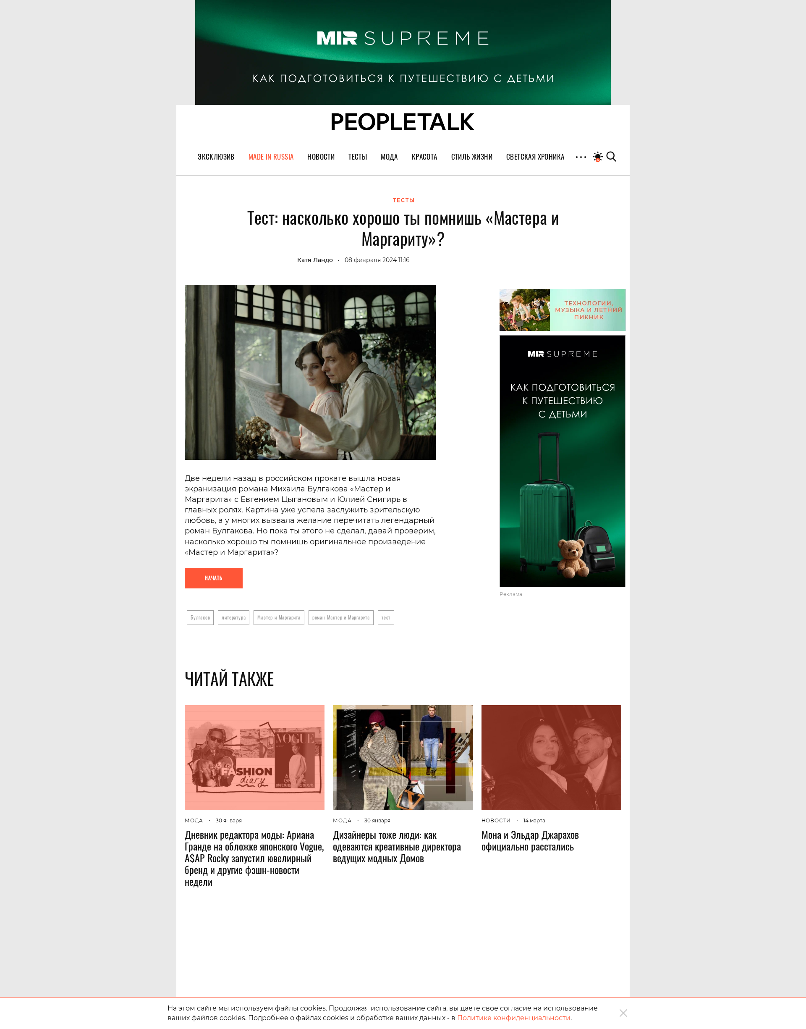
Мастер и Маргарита (278, 617)
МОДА (194, 820)
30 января (229, 820)
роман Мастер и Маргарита (341, 617)
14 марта (534, 820)
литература (234, 617)
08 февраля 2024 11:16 (377, 260)
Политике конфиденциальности (513, 1018)
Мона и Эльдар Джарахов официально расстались (530, 840)
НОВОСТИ (496, 820)
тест (386, 617)
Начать (213, 577)
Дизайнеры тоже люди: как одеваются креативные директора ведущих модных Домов (397, 846)
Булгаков (200, 617)
